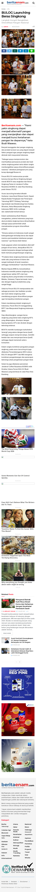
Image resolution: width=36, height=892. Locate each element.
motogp (16, 845)
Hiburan (4, 844)
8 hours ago (16, 645)
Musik (15, 848)
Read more (7, 633)
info (8, 9)
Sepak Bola (28, 834)
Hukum (4, 853)
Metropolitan (18, 843)
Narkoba (16, 856)
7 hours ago (21, 611)
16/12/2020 (15, 26)
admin (6, 26)
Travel (27, 852)
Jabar (15, 827)
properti (28, 849)
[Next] (19, 662)
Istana (15, 824)
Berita (5, 600)
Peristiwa (28, 844)
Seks (3, 838)
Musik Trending (16, 852)
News (27, 827)
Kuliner (16, 840)
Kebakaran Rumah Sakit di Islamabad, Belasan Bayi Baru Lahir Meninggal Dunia (22, 651)
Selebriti (4, 849)
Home (3, 9)
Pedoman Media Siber (9, 883)
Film (3, 846)
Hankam (5, 841)
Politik (27, 846)
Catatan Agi (6, 830)
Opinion (28, 838)
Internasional (7, 858)
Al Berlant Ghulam (9, 611)
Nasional (28, 824)
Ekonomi (5, 833)
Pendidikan (29, 841)
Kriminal (16, 837)
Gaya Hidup (6, 836)
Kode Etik (5, 881)
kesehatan (17, 834)
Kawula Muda (16, 831)
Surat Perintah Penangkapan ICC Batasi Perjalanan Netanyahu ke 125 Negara (22, 640)
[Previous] (16, 662)
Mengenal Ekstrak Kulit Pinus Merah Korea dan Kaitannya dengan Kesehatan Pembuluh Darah (24, 604)
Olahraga (28, 830)
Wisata (27, 858)
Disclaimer (24, 881)
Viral (26, 855)
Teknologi (5, 826)
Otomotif (28, 832)
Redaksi (14, 881)
